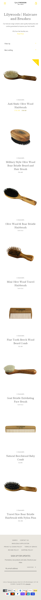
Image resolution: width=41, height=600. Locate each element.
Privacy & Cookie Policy (13, 547)
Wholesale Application (20, 544)
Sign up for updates (20, 556)
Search (14, 540)
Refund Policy (13, 550)
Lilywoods (27, 584)
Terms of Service (31, 547)
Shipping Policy (27, 550)
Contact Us (24, 540)
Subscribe (30, 567)
